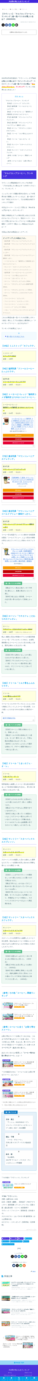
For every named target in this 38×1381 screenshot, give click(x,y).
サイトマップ (28, 1375)
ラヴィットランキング (16, 1241)
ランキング (29, 1238)
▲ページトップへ (31, 1229)
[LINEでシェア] (13, 25)
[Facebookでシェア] (6, 25)
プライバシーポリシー (10, 1375)
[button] (16, 25)
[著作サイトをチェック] (13, 1265)
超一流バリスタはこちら (15, 336)
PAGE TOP (19, 1363)
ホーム (10, 1372)
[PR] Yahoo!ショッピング (18, 442)
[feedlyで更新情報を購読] (20, 1265)
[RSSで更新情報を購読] (24, 1265)
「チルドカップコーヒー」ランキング (17, 100)
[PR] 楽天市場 (18, 439)
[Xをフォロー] (17, 1265)
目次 (16, 96)
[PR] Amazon (18, 435)
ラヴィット (6, 1238)
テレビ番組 (14, 1238)
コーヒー (26, 1241)
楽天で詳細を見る (9, 718)
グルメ (21, 1238)
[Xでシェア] (3, 25)
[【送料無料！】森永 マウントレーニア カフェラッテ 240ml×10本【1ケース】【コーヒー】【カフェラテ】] (6, 480)
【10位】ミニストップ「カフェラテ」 (19, 103)
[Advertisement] (19, 55)
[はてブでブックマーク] (9, 25)
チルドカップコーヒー (8, 1244)
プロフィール (28, 1372)
